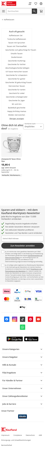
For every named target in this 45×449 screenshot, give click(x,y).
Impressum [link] (5, 435)
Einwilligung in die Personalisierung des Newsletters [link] (23, 270)
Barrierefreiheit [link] (6, 445)
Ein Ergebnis (13, 129)
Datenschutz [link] (30, 435)
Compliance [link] (17, 435)
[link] (30, 3)
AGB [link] (40, 435)
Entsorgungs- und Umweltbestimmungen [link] (16, 440)
